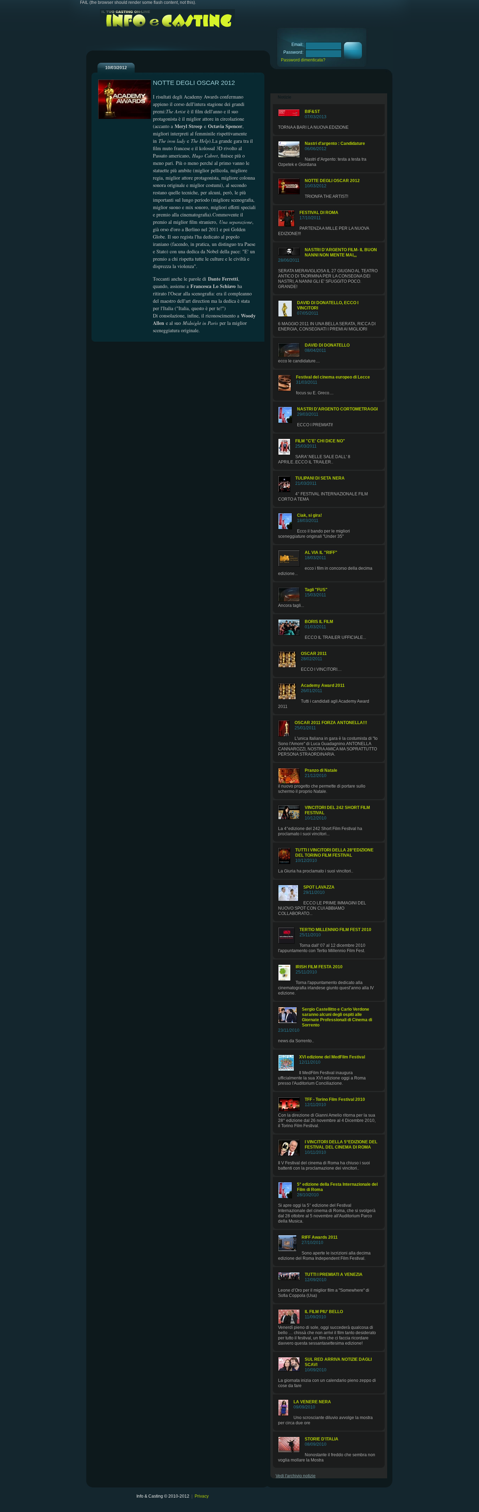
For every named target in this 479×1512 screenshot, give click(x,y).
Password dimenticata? (303, 60)
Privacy (202, 1496)
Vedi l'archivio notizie (296, 1475)
